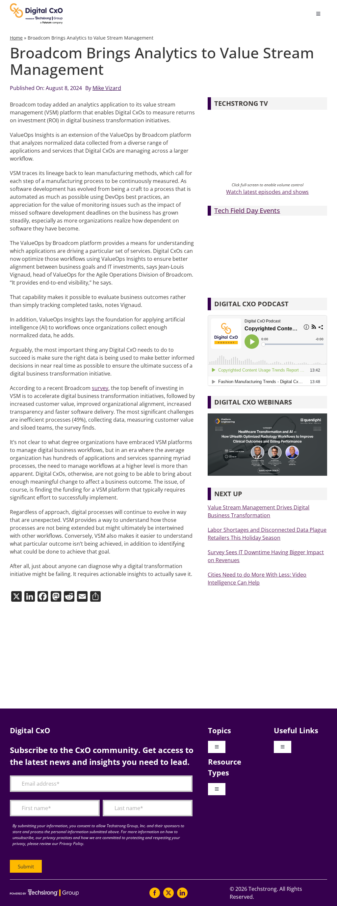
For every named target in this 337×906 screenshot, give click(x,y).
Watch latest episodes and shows (267, 192)
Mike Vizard (106, 88)
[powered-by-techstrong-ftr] (44, 892)
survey (100, 388)
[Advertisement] (168, 656)
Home (16, 38)
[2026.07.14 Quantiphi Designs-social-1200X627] (267, 416)
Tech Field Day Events (247, 210)
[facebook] (154, 893)
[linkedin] (182, 893)
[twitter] (168, 893)
